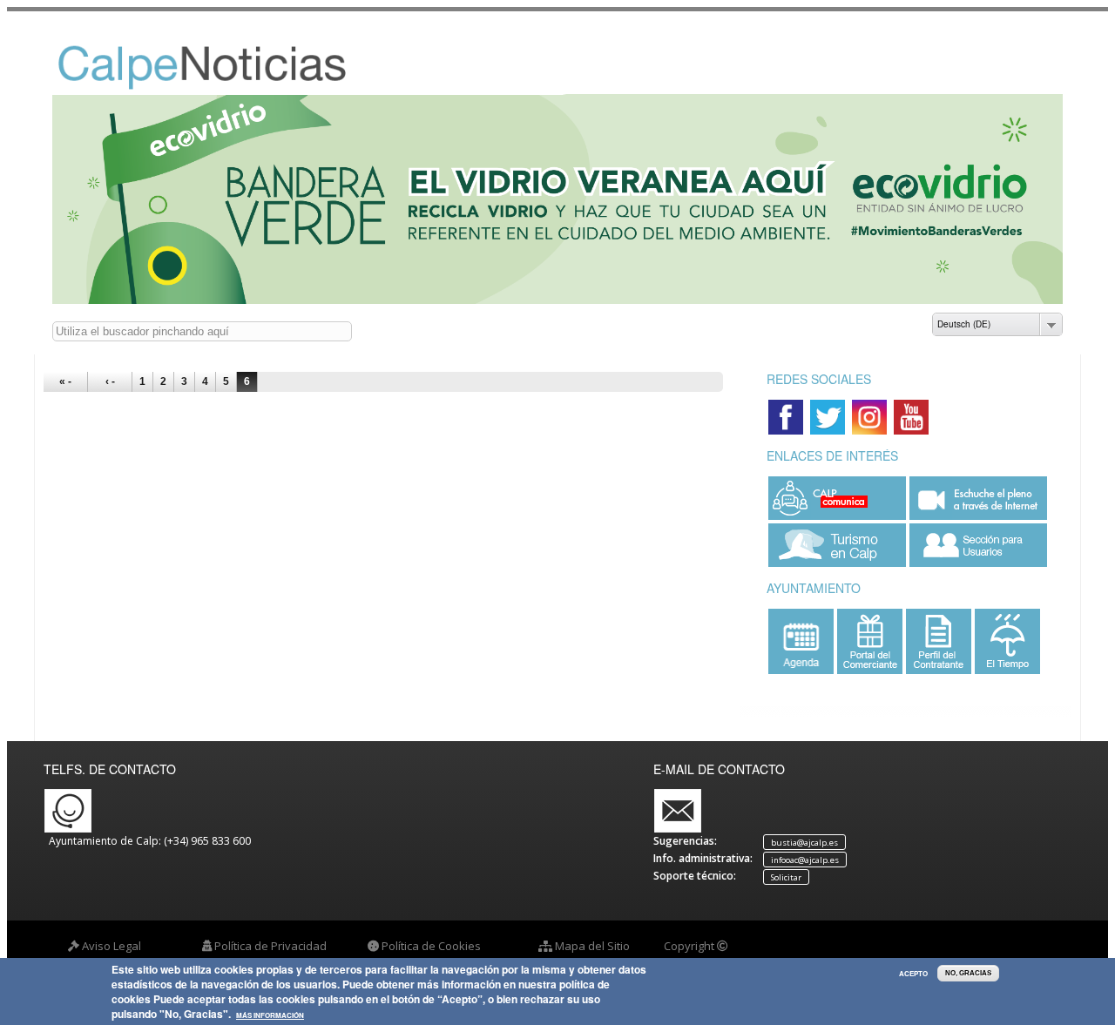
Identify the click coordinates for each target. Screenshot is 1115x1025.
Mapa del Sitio (592, 946)
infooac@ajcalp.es (805, 859)
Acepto (913, 973)
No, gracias (968, 973)
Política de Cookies (431, 946)
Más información (270, 1016)
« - (65, 381)
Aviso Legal (111, 946)
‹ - (110, 381)
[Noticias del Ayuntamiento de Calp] (227, 86)
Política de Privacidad (270, 946)
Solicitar (786, 876)
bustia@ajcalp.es (804, 841)
